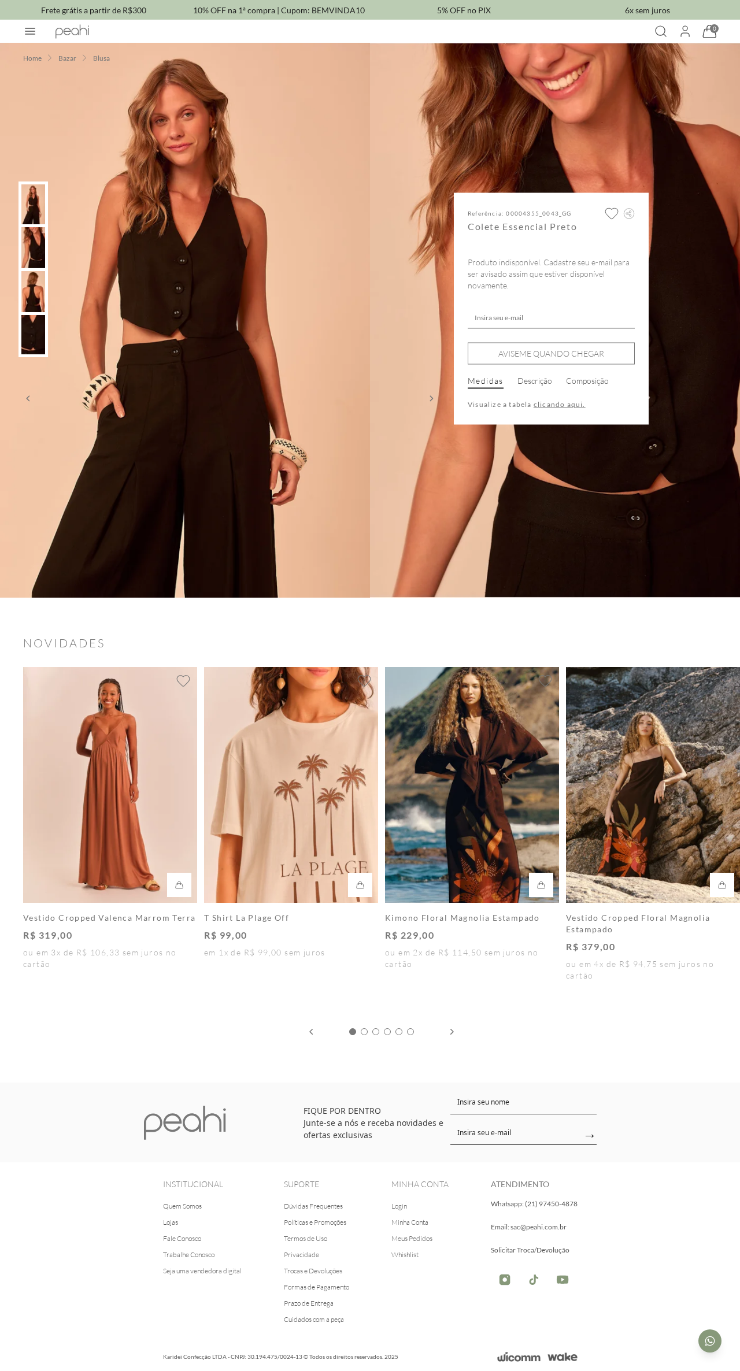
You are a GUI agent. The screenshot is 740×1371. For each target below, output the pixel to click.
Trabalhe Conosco (188, 1254)
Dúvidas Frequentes (313, 1206)
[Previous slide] (311, 1031)
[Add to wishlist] (612, 214)
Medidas (486, 381)
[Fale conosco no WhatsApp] (710, 1341)
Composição (587, 381)
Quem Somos (182, 1206)
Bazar (67, 58)
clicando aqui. (560, 404)
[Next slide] (452, 1031)
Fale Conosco (182, 1238)
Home (32, 58)
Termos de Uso (305, 1238)
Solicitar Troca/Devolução (530, 1250)
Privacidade (301, 1254)
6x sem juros (647, 10)
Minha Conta (409, 1222)
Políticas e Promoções (315, 1222)
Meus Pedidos (411, 1238)
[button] (28, 398)
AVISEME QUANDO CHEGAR (551, 353)
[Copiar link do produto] (629, 214)
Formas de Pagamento (316, 1287)
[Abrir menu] (30, 31)
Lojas (170, 1222)
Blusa (101, 58)
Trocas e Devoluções (313, 1270)
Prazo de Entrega (309, 1303)
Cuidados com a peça (314, 1319)
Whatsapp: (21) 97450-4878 (534, 1203)
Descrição (534, 381)
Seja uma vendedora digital (202, 1270)
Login (399, 1206)
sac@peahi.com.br (538, 1226)
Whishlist (405, 1254)
